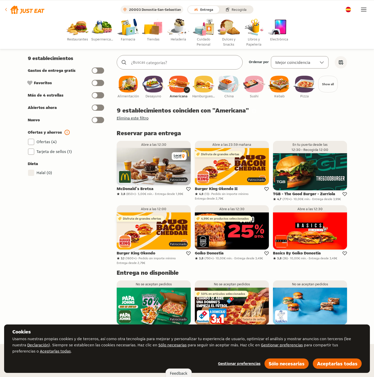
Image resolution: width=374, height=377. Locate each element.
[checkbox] (128, 87)
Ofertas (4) (47, 141)
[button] (24, 9)
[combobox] (185, 62)
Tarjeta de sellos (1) (54, 151)
